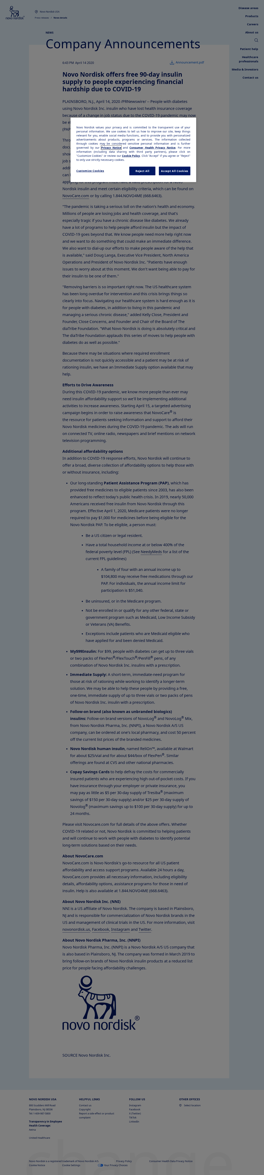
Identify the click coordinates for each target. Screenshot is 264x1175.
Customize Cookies (90, 171)
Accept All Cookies (174, 171)
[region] (133, 150)
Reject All (142, 171)
